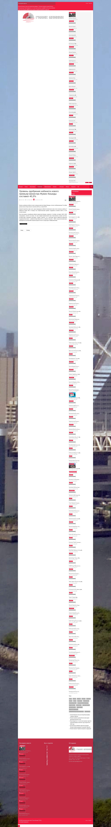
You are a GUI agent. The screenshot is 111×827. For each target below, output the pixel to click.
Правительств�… (72, 163)
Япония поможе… (73, 52)
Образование (72, 12)
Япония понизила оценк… (74, 209)
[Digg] (47, 760)
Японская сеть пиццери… (74, 668)
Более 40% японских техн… (75, 534)
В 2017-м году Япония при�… (75, 620)
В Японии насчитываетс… (74, 683)
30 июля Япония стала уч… (75, 201)
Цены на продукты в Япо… (75, 382)
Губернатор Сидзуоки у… (74, 264)
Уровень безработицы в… (74, 613)
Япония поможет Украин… (74, 240)
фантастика (78, 705)
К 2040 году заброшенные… (75, 565)
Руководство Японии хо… (74, 691)
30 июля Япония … (73, 18)
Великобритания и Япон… (74, 287)
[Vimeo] (47, 763)
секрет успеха (72, 705)
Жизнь (67, 186)
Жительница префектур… (74, 319)
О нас (87, 3)
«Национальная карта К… (74, 295)
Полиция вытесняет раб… (74, 460)
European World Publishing (83, 703)
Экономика (72, 175)
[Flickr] (47, 757)
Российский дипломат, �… (74, 445)
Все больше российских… (74, 232)
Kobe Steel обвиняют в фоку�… (76, 550)
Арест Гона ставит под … (74, 636)
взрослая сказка (86, 705)
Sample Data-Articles (73, 471)
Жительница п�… (73, 129)
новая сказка (79, 707)
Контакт (90, 3)
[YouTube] (47, 752)
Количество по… (72, 120)
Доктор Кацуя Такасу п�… (74, 558)
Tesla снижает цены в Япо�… (75, 342)
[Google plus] (47, 750)
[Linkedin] (47, 753)
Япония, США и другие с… (74, 256)
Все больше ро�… (73, 43)
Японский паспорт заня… (74, 413)
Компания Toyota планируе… (75, 542)
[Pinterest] (47, 755)
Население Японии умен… (74, 487)
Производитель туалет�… (74, 358)
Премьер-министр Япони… (74, 429)
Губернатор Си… (72, 69)
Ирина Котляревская (73, 709)
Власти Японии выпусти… (74, 272)
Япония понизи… (72, 26)
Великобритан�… (73, 146)
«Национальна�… (73, 95)
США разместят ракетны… (74, 225)
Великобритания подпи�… (75, 468)
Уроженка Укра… (72, 78)
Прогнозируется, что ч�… (74, 217)
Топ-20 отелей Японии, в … (75, 652)
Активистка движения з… (74, 405)
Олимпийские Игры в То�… (75, 437)
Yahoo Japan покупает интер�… (76, 581)
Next (91, 182)
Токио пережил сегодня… (74, 503)
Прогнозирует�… (72, 35)
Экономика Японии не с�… (75, 327)
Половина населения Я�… (75, 397)
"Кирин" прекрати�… (73, 597)
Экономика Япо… (72, 180)
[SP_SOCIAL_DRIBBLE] (47, 758)
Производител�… (73, 138)
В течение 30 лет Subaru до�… (76, 589)
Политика (71, 21)
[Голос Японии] (43, 18)
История (62, 186)
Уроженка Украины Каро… (74, 248)
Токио (26, 186)
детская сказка (72, 707)
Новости (71, 29)
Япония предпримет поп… (74, 526)
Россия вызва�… (72, 112)
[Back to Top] (19, 826)
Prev (87, 182)
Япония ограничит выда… (74, 605)
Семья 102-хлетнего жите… (75, 675)
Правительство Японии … (74, 303)
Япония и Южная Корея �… (75, 311)
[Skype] (47, 761)
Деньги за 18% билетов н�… (75, 350)
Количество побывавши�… (75, 280)
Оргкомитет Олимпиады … (74, 479)
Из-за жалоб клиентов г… (74, 510)
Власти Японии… (72, 86)
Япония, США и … (73, 172)
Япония (71, 115)
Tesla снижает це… (73, 103)
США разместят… (72, 60)
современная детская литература (76, 711)
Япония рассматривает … (74, 573)
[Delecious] (47, 764)
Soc (80, 186)
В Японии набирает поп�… (75, 452)
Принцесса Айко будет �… (74, 495)
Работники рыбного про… (74, 628)
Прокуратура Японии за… (74, 660)
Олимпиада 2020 (72, 703)
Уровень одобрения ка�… (74, 374)
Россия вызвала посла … (74, 366)
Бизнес (71, 98)
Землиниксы (87, 711)
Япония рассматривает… (74, 390)
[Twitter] (47, 749)
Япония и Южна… (73, 155)
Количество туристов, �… (74, 644)
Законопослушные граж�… (75, 518)
